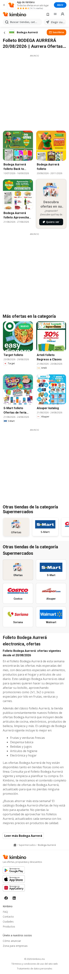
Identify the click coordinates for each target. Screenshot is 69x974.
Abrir (60, 5)
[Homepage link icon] (14, 845)
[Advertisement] (34, 91)
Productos (9, 926)
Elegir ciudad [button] (58, 22)
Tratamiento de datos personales (34, 968)
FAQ (5, 912)
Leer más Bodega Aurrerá (23, 836)
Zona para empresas (15, 946)
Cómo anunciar (12, 941)
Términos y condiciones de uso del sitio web (34, 963)
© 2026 (34, 959)
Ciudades (8, 921)
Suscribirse (58, 32)
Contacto (8, 916)
